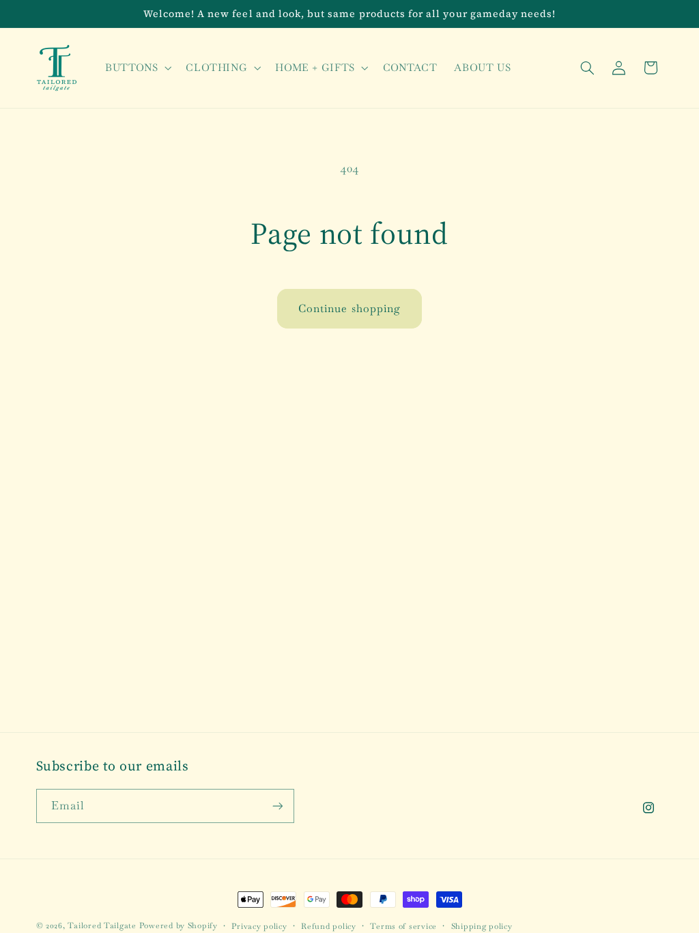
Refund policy (328, 926)
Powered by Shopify (178, 925)
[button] (136, 68)
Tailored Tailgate (102, 925)
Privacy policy (259, 926)
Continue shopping (349, 308)
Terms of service (403, 926)
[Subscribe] (277, 805)
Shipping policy (482, 926)
